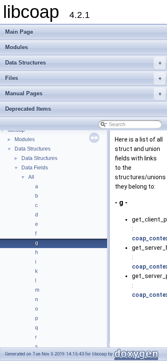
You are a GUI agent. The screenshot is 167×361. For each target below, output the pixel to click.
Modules (16, 47)
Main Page (19, 32)
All (31, 177)
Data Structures (83, 62)
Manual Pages (83, 93)
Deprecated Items (28, 109)
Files (83, 78)
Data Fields (34, 168)
